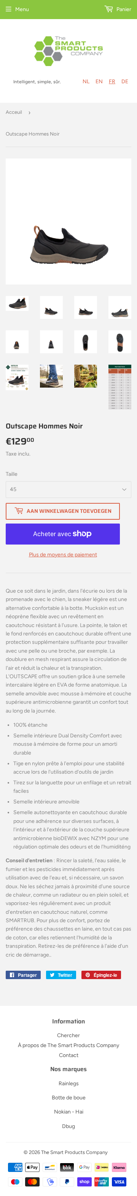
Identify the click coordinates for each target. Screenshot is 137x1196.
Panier (123, 9)
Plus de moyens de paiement (63, 554)
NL (86, 81)
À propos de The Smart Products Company (68, 1045)
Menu (22, 9)
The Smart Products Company (74, 1152)
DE (124, 81)
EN (99, 81)
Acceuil (14, 112)
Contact (68, 1055)
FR (112, 81)
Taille (12, 474)
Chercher (68, 1035)
